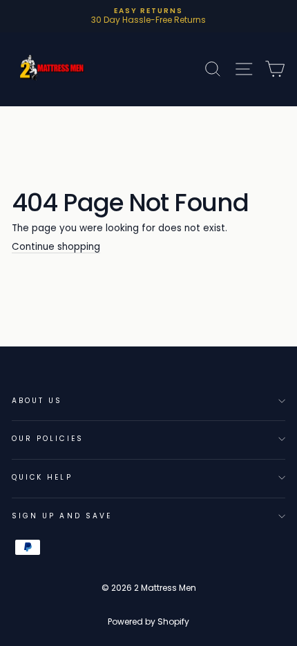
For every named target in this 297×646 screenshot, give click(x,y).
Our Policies (48, 438)
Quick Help (42, 477)
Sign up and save (62, 516)
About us (37, 400)
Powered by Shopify (148, 621)
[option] (148, 16)
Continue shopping (56, 247)
